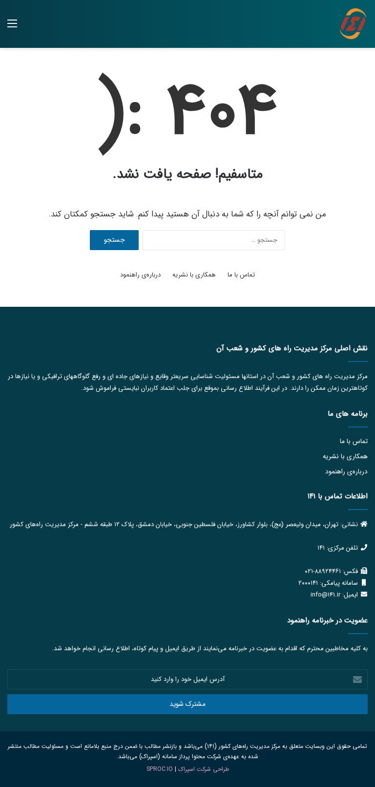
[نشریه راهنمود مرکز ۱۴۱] (353, 24)
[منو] (12, 28)
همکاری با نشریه (194, 275)
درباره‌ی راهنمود (140, 275)
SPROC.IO (159, 769)
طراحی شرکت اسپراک (203, 769)
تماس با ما (241, 275)
